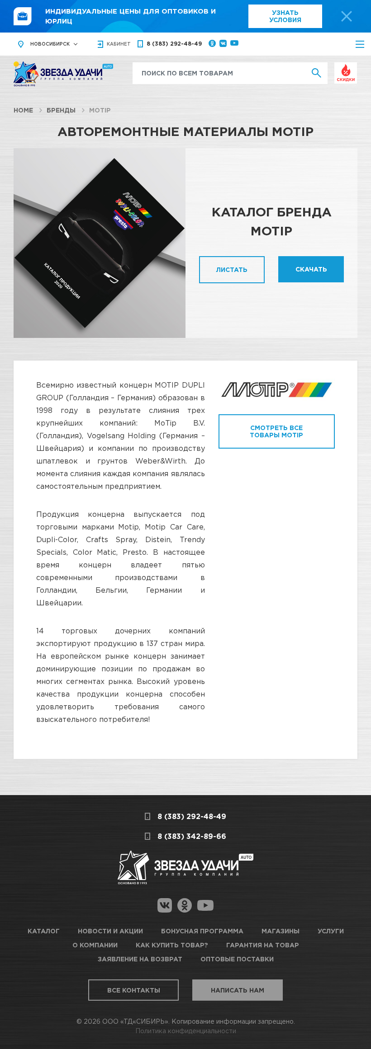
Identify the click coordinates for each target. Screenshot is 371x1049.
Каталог (44, 930)
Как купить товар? (172, 944)
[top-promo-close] (346, 16)
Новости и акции (110, 930)
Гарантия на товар (262, 944)
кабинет (119, 44)
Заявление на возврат (140, 958)
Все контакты (133, 990)
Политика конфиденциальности (185, 1030)
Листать (231, 269)
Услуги (331, 930)
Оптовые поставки (237, 958)
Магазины (281, 930)
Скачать (311, 269)
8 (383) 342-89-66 (191, 836)
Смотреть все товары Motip (276, 431)
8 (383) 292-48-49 (174, 44)
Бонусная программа (202, 930)
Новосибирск (50, 44)
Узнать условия (285, 16)
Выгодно (345, 67)
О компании (95, 944)
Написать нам (237, 990)
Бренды (61, 110)
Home (23, 110)
